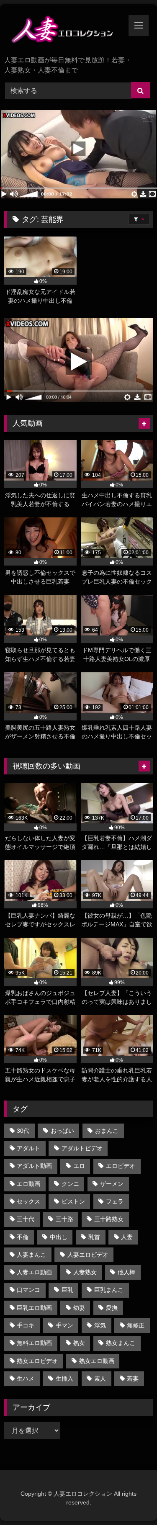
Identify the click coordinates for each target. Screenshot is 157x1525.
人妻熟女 (85, 1272)
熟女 (79, 1343)
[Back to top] (131, 1500)
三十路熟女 (109, 1219)
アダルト (28, 1148)
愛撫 (112, 1307)
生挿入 (64, 1378)
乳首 (94, 1237)
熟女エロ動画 (96, 1361)
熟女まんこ (120, 1343)
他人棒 (126, 1272)
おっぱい (62, 1130)
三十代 (25, 1219)
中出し (58, 1237)
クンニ (70, 1183)
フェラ (115, 1201)
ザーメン (112, 1183)
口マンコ (28, 1289)
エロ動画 (28, 1183)
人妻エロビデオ (87, 1254)
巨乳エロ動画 (34, 1307)
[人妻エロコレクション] (64, 30)
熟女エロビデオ (37, 1361)
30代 (23, 1130)
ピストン (73, 1201)
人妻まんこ (31, 1254)
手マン (64, 1325)
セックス (28, 1201)
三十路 (64, 1219)
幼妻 (79, 1307)
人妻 (127, 1237)
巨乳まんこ (109, 1289)
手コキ (25, 1325)
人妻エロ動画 (34, 1272)
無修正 (135, 1325)
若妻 (133, 1378)
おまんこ (106, 1130)
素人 (100, 1378)
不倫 (22, 1237)
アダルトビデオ (82, 1148)
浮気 (100, 1325)
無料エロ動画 (34, 1343)
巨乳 (67, 1289)
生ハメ (25, 1378)
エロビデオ (120, 1165)
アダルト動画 (34, 1165)
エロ (79, 1165)
